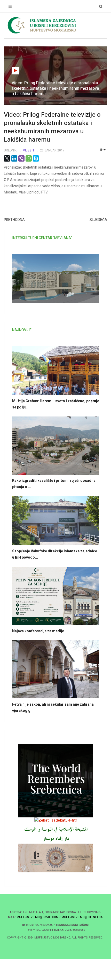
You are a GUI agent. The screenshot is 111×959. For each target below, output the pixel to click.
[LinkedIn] (14, 158)
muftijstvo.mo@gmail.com (38, 917)
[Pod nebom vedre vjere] (55, 857)
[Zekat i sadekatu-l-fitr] (55, 820)
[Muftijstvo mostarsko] (55, 833)
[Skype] (36, 158)
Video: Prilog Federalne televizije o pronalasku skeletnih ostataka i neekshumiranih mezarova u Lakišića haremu (52, 127)
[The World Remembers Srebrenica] (55, 780)
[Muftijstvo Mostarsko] (55, 25)
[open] (10, 6)
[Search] (101, 6)
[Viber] (21, 158)
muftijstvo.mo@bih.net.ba (81, 917)
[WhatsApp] (29, 158)
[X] (7, 158)
